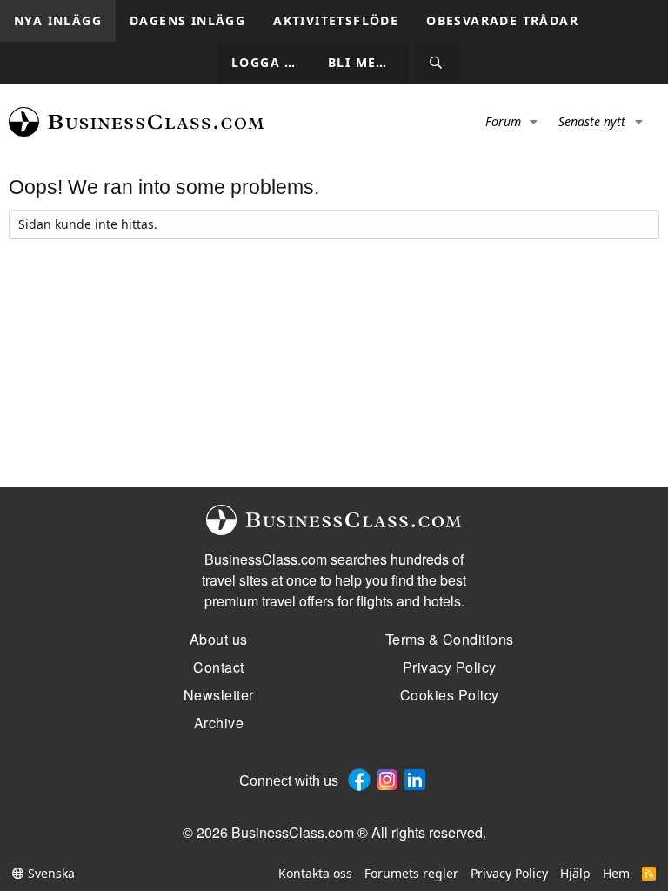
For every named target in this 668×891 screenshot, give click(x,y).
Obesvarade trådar (502, 20)
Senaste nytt (591, 121)
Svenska (49, 873)
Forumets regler (411, 873)
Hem (616, 873)
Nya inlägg (58, 20)
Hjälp (575, 873)
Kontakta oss (315, 873)
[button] (534, 121)
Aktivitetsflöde (335, 20)
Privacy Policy (509, 873)
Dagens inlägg (187, 20)
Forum (503, 121)
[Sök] (436, 63)
